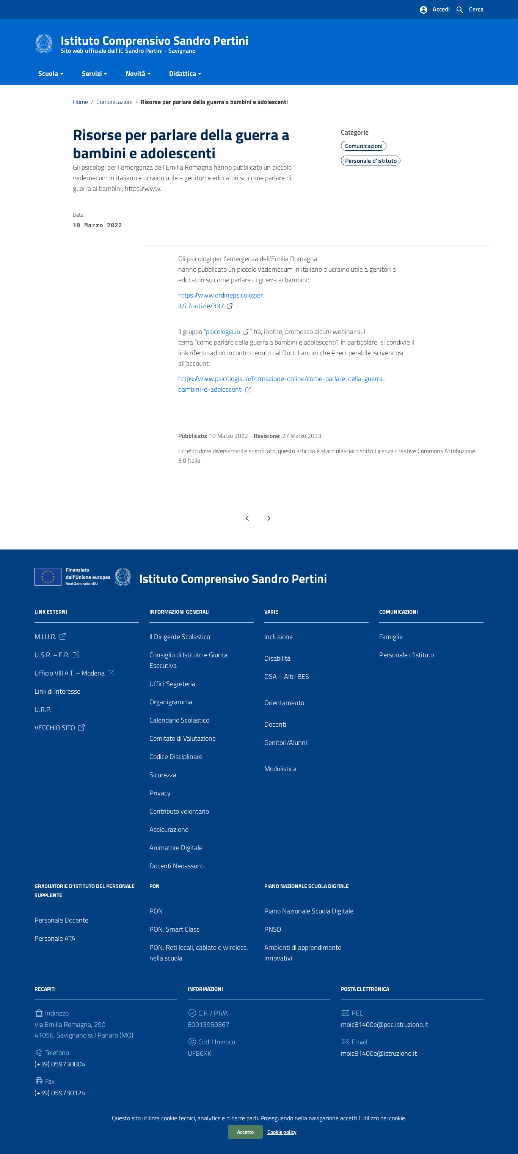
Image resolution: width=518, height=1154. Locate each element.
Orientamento (284, 702)
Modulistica (280, 769)
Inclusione (278, 636)
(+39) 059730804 (60, 1064)
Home (80, 101)
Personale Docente (61, 920)
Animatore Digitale (175, 847)
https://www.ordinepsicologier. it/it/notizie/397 (221, 300)
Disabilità (277, 658)
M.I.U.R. (46, 636)
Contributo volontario (179, 811)
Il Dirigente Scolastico (179, 636)
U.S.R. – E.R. (52, 655)
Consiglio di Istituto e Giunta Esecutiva (188, 660)
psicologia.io (223, 331)
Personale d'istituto (371, 160)
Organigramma (170, 702)
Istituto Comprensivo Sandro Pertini (154, 42)
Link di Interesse (57, 691)
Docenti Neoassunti (177, 866)
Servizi (92, 73)
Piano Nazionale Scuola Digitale (308, 911)
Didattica (182, 73)
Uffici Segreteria (172, 684)
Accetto (245, 1132)
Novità (135, 73)
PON (156, 911)
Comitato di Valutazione (182, 738)
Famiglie (391, 636)
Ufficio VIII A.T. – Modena (70, 673)
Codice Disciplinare (175, 756)
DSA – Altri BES (286, 676)
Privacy (160, 793)
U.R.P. (43, 709)
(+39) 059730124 (60, 1093)
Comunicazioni (114, 101)
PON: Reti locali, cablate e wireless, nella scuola (198, 952)
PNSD (272, 929)
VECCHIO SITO (55, 728)
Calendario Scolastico (179, 720)
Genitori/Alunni (285, 742)
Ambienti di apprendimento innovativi (302, 952)
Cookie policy (282, 1132)
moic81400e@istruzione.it (379, 1053)
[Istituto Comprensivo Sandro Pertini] (44, 43)
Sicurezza (162, 775)
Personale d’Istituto (406, 655)
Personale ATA (55, 938)
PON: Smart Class (174, 929)
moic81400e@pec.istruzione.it (384, 1024)
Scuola (48, 73)
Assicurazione (168, 829)
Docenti (275, 724)
